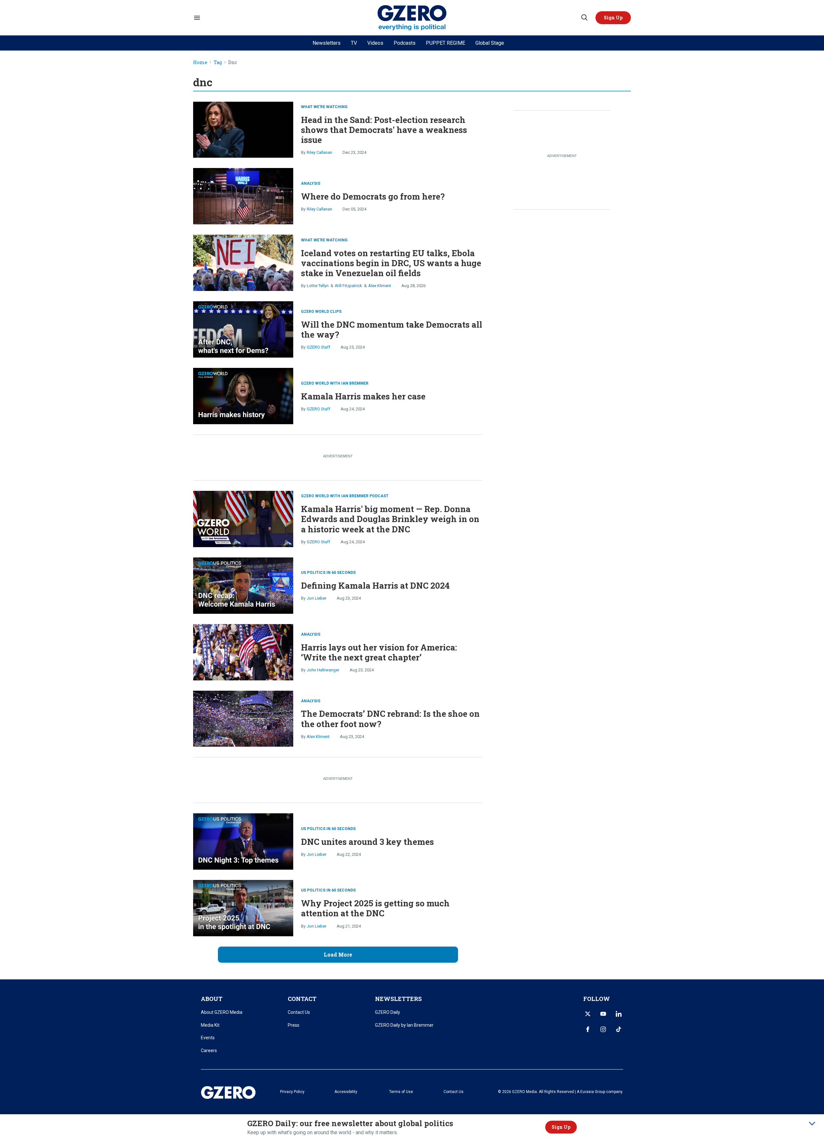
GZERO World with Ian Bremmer (335, 383)
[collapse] (812, 1124)
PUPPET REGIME (445, 43)
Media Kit (210, 1025)
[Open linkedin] (618, 1013)
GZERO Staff (318, 347)
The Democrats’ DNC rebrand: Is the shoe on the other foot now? (390, 718)
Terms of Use (401, 1091)
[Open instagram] (603, 1029)
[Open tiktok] (618, 1029)
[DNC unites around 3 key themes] (243, 840)
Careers (209, 1050)
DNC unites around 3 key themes (367, 841)
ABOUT (211, 999)
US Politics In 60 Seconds (328, 572)
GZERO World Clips (321, 311)
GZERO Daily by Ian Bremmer (404, 1025)
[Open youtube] (603, 1013)
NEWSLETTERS (398, 999)
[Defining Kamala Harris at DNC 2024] (243, 585)
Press (293, 1025)
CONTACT (302, 999)
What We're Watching (324, 107)
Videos (375, 43)
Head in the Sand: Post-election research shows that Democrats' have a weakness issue (384, 129)
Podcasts (405, 43)
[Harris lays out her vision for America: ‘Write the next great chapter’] (243, 651)
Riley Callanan (319, 152)
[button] (613, 17)
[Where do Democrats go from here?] (243, 195)
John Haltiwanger (323, 670)
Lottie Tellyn (318, 285)
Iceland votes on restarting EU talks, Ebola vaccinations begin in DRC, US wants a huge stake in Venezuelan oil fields (391, 263)
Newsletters (327, 43)
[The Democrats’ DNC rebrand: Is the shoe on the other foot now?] (243, 718)
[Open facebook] (587, 1029)
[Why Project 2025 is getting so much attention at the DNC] (243, 907)
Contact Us (299, 1012)
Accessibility (345, 1091)
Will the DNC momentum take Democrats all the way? (391, 329)
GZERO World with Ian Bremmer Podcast (345, 496)
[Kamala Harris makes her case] (243, 395)
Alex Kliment (379, 285)
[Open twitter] (587, 1013)
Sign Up (561, 1127)
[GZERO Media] (412, 18)
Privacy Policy (292, 1091)
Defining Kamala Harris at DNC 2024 (375, 585)
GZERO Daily (387, 1012)
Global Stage (489, 43)
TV (354, 43)
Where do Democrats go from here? (373, 196)
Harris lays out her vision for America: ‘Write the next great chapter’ (379, 652)
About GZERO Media (221, 1012)
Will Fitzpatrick (348, 285)
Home (200, 62)
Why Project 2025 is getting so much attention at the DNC (375, 908)
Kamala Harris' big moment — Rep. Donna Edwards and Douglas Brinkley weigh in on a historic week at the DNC (390, 518)
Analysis (310, 183)
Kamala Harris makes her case (363, 396)
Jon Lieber (316, 598)
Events (208, 1037)
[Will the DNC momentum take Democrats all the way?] (243, 328)
